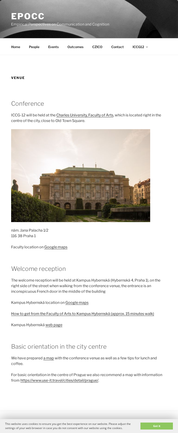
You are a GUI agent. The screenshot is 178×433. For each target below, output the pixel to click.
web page (53, 325)
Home (15, 47)
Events (53, 47)
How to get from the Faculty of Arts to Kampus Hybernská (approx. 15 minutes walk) (82, 314)
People (34, 47)
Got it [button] (156, 426)
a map (48, 358)
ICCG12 (138, 47)
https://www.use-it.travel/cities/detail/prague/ (59, 380)
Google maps (55, 247)
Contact (117, 47)
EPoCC (27, 16)
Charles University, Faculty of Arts (84, 115)
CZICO (97, 47)
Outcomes (75, 47)
